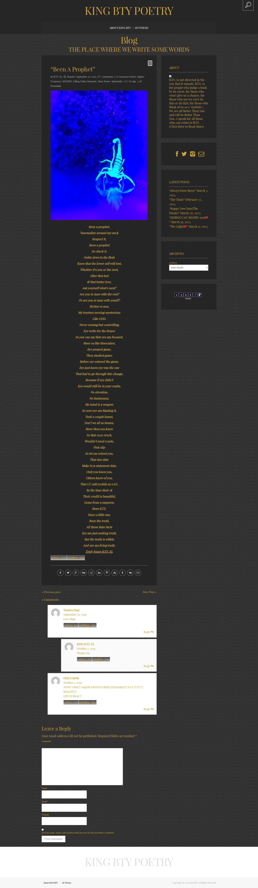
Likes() (59, 557)
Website (45, 814)
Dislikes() (76, 557)
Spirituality (117, 81)
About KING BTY (120, 28)
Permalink (56, 86)
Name (45, 788)
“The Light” (178, 226)
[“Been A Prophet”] (99, 155)
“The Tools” (177, 199)
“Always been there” (182, 190)
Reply (147, 632)
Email (45, 801)
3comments (107, 76)
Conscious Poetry (127, 76)
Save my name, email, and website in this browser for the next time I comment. (78, 832)
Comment (46, 741)
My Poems (141, 28)
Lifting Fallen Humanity (85, 81)
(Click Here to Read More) (186, 126)
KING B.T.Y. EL (86, 644)
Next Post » (150, 592)
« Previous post (51, 592)
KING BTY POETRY (129, 11)
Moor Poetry (104, 81)
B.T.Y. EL (58, 76)
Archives (173, 262)
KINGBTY (67, 81)
